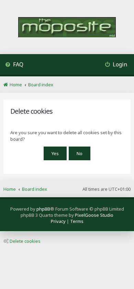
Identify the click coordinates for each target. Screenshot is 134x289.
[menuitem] (14, 65)
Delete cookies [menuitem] (25, 241)
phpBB (43, 209)
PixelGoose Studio (94, 215)
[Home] (67, 28)
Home (9, 189)
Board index (34, 189)
